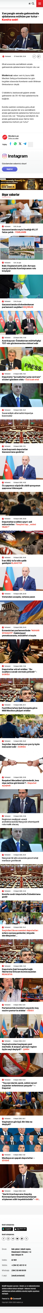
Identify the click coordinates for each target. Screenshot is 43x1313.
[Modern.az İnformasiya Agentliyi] (11, 1219)
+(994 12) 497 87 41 (18, 1265)
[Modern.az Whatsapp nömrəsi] (22, 1238)
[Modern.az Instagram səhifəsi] (8, 1238)
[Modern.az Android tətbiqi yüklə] (7, 1229)
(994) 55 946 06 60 (18, 1270)
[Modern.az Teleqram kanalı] (13, 1238)
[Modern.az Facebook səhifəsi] (3, 1238)
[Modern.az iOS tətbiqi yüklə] (20, 1229)
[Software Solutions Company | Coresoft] (15, 1298)
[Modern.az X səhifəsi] (26, 1238)
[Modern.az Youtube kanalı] (17, 1238)
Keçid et (10, 169)
